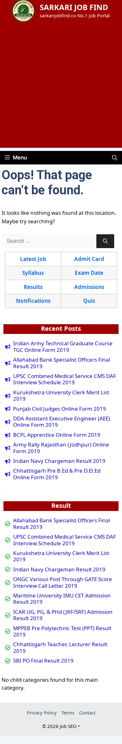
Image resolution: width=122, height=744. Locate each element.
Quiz (89, 300)
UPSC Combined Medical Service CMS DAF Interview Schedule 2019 (64, 379)
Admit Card (89, 259)
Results (33, 287)
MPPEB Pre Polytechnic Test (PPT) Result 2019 (62, 631)
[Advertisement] (61, 86)
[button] (114, 157)
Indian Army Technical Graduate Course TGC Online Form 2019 (63, 346)
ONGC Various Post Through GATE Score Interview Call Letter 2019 (62, 582)
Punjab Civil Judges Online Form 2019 (59, 409)
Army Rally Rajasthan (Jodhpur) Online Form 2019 (61, 447)
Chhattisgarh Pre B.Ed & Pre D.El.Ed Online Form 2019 (56, 474)
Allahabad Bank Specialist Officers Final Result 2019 (61, 363)
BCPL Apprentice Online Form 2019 (56, 435)
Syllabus (33, 272)
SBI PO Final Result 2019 (43, 661)
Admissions (89, 287)
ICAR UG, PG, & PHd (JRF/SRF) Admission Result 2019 (63, 615)
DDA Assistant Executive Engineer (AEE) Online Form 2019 (61, 421)
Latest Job (33, 259)
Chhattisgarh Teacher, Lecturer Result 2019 (60, 647)
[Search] (105, 241)
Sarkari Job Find (74, 7)
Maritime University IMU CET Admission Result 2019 (62, 598)
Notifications (33, 300)
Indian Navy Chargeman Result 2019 (59, 461)
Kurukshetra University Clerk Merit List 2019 (61, 395)
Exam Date (89, 272)
